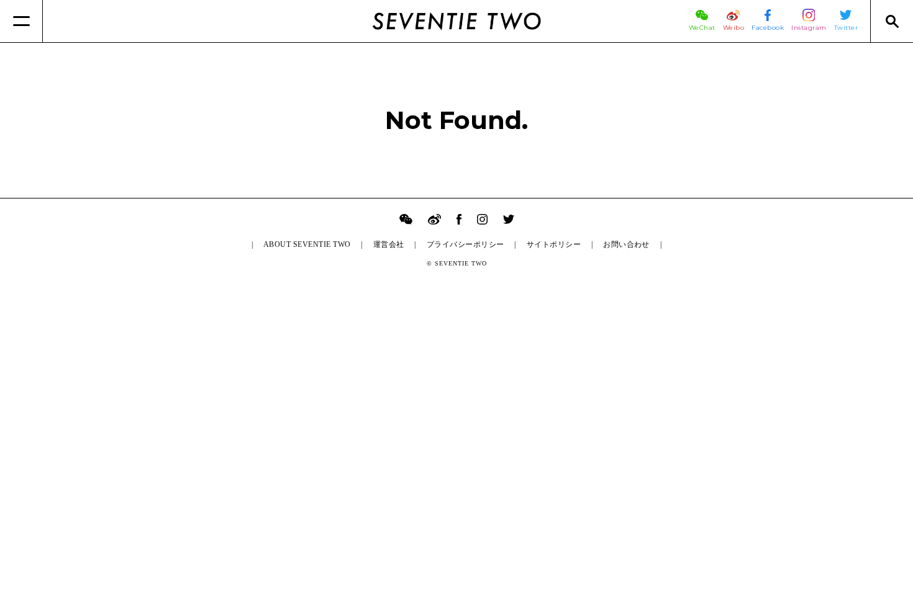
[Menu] (21, 21)
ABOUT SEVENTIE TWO (307, 244)
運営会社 (388, 244)
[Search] (891, 21)
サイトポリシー (554, 244)
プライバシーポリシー (465, 244)
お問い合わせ (626, 244)
